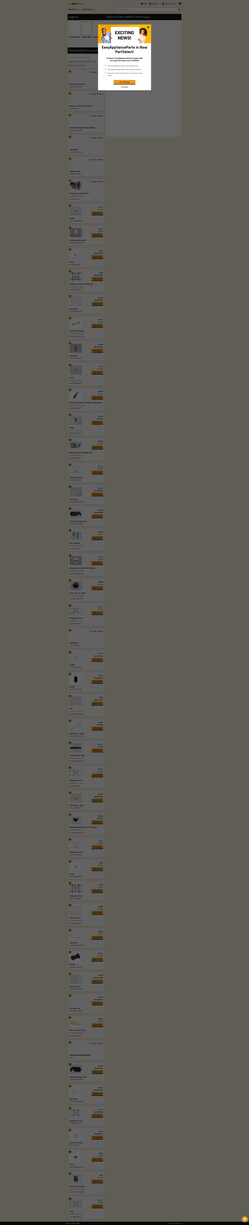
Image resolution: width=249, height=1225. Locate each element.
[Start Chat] (244, 1219)
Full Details (124, 87)
